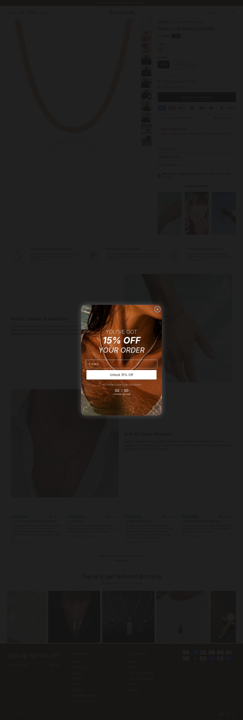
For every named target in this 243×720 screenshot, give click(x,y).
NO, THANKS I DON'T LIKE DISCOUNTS (121, 384)
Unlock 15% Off (121, 375)
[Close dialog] (157, 309)
